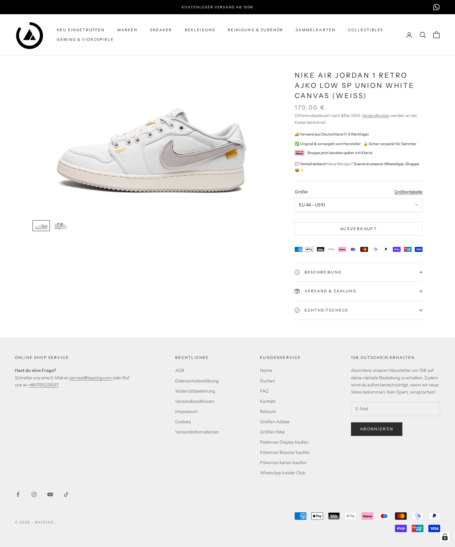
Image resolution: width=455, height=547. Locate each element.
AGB (179, 370)
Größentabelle (408, 192)
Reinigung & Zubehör (255, 30)
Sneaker (161, 30)
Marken (127, 30)
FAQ (264, 391)
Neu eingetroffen (81, 30)
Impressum (186, 411)
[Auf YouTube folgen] (50, 494)
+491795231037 (43, 385)
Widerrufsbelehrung (195, 391)
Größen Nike (272, 432)
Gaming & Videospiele (85, 39)
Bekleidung (200, 30)
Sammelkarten (316, 30)
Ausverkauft (358, 228)
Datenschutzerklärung (197, 381)
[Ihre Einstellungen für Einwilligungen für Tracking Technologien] (445, 537)
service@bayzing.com (91, 378)
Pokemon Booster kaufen (285, 452)
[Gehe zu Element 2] (61, 225)
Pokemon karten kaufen (283, 462)
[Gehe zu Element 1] (41, 225)
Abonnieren (376, 428)
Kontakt (267, 401)
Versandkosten (376, 115)
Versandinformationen (197, 432)
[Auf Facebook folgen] (18, 494)
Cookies (183, 421)
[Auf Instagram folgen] (34, 494)
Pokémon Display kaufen (284, 442)
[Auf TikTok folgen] (66, 494)
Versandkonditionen (194, 401)
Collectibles (365, 30)
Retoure (268, 411)
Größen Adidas (274, 421)
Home (266, 370)
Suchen (267, 381)
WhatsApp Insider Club (282, 473)
